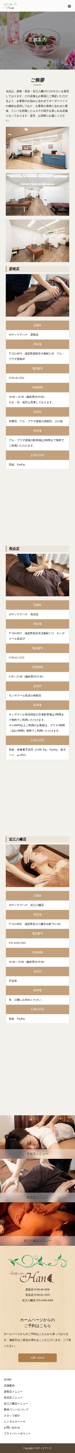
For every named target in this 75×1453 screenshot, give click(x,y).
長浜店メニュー (13, 1397)
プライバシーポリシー (17, 1433)
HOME (8, 1379)
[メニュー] (69, 6)
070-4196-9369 (17, 943)
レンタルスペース (14, 1421)
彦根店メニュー (13, 1391)
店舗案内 (9, 1385)
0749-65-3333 (16, 657)
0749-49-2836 (16, 378)
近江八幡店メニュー (16, 1403)
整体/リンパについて (16, 1409)
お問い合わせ (37, 1357)
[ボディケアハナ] (10, 6)
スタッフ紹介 (12, 1415)
